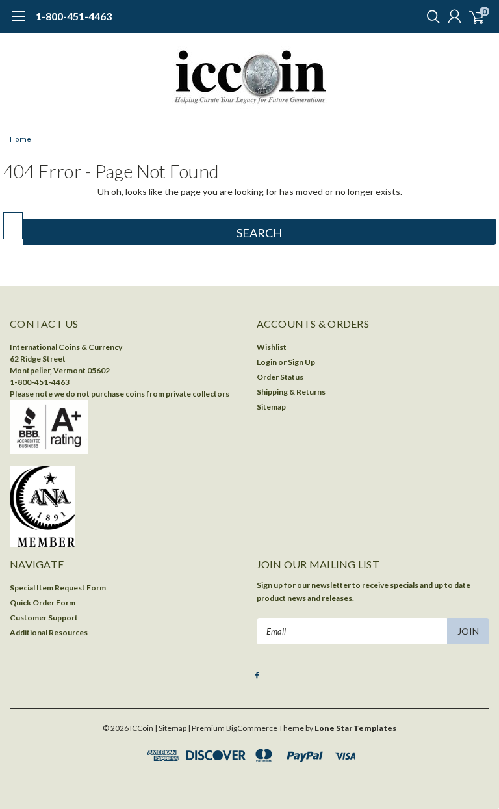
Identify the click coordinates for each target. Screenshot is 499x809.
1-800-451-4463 (74, 16)
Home (20, 139)
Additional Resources (49, 632)
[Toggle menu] (18, 23)
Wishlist (272, 347)
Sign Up (301, 362)
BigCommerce (251, 728)
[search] (430, 16)
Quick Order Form (42, 602)
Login (267, 362)
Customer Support (44, 617)
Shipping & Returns (291, 392)
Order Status (280, 377)
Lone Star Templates (355, 728)
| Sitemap (170, 728)
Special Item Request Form (58, 587)
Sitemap (271, 407)
